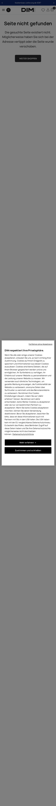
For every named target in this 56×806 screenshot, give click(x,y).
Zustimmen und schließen (28, 450)
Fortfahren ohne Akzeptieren (40, 344)
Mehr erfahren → (28, 442)
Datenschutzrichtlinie (23, 434)
